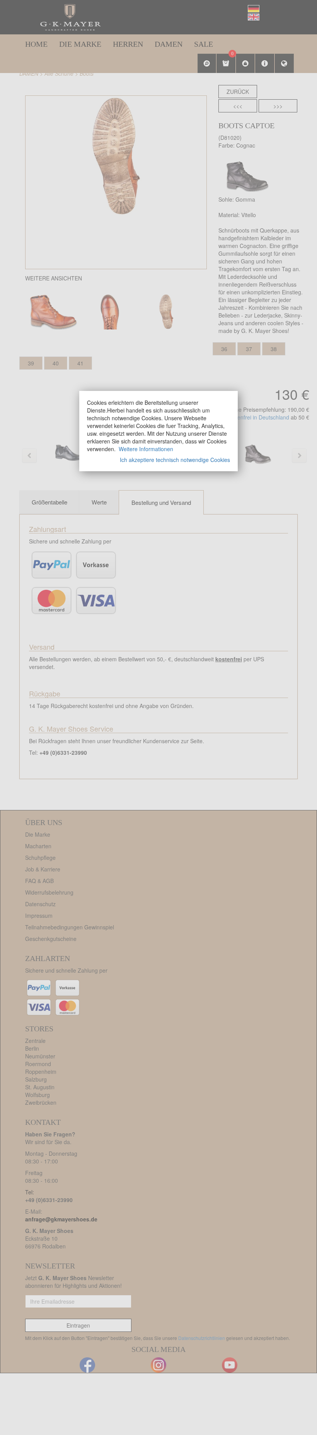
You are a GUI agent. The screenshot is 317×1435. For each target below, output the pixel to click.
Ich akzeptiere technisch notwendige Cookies (175, 460)
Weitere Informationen (146, 449)
